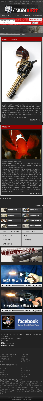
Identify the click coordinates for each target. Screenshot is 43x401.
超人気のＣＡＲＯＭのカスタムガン (11, 380)
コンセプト (6, 240)
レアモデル (4, 377)
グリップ (24, 368)
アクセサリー (25, 372)
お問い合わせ (37, 15)
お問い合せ (24, 359)
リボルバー (4, 370)
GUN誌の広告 (7, 235)
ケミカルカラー (26, 370)
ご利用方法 (26, 15)
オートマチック (5, 368)
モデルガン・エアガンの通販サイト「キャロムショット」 (21, 397)
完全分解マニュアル (7, 357)
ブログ (16, 15)
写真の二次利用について (8, 365)
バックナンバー (5, 199)
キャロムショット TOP (11, 231)
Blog (23, 34)
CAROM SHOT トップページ (10, 34)
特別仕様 (3, 372)
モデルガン (4, 374)
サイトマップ (25, 361)
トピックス (24, 377)
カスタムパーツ (26, 374)
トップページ (6, 15)
